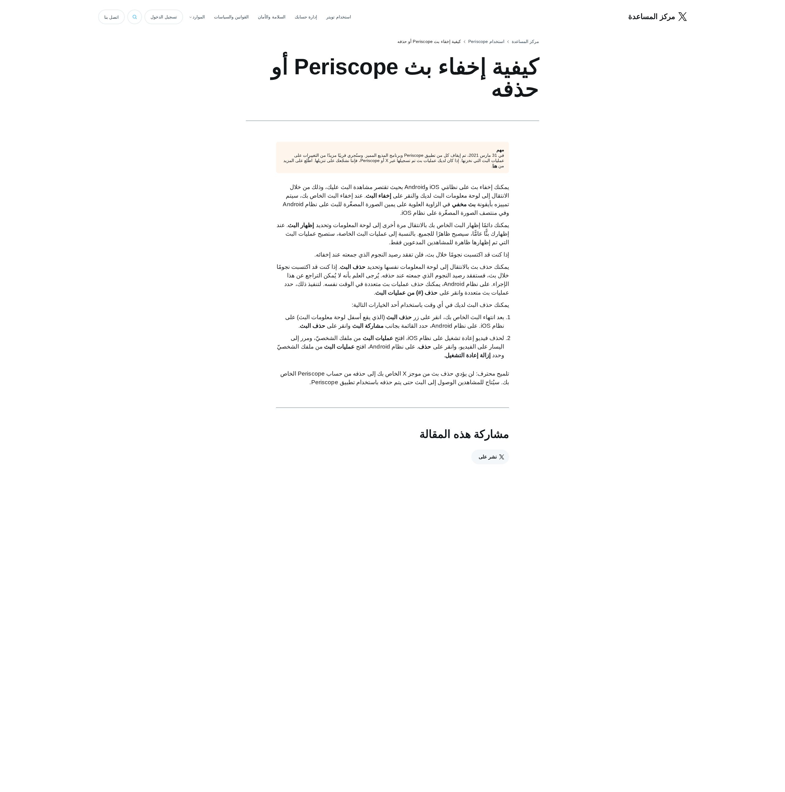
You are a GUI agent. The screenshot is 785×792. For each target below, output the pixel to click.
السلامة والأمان (271, 16)
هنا (494, 165)
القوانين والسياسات (231, 16)
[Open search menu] (134, 17)
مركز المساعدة (525, 41)
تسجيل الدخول (164, 16)
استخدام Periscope (486, 41)
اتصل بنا (111, 17)
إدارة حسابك (306, 16)
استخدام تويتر (338, 16)
